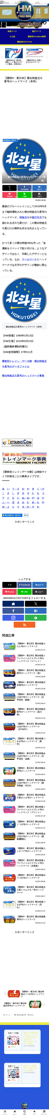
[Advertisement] (24, 110)
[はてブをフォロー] (36, 611)
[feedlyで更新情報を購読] (36, 618)
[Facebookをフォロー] (13, 611)
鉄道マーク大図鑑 (29, 1066)
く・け (40, 488)
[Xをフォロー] (36, 604)
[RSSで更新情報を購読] (24, 625)
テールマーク (29, 259)
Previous (2, 57)
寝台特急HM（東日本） (13, 515)
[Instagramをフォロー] (13, 618)
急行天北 (37, 217)
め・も (35, 502)
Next (47, 57)
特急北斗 (24, 217)
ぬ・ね (25, 498)
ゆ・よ (6, 506)
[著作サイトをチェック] (13, 604)
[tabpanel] (14, 57)
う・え (15, 488)
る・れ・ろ (28, 506)
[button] (39, 195)
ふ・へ (6, 502)
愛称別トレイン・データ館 (17, 361)
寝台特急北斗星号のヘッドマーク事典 (23, 375)
